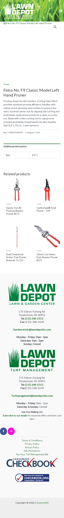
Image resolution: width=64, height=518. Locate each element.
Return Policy (32, 447)
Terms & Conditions (32, 440)
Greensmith (42, 502)
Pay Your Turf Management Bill (32, 454)
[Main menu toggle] (60, 10)
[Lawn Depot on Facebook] (3, 431)
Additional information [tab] (15, 146)
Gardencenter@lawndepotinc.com (32, 329)
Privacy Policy (32, 443)
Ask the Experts (32, 450)
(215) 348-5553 (34, 318)
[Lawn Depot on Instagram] (11, 431)
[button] (55, 27)
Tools (6, 84)
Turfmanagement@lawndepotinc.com (32, 395)
